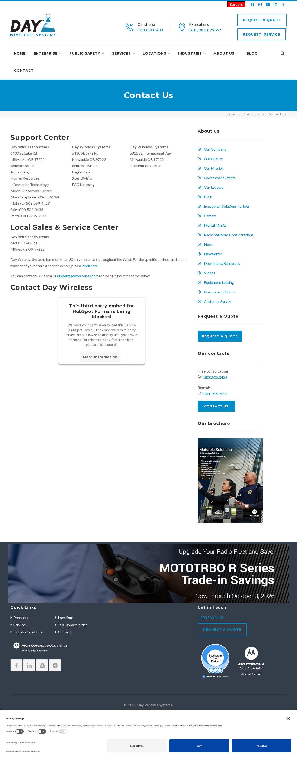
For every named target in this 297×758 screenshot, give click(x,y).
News (208, 244)
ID (195, 30)
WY (218, 30)
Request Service (261, 34)
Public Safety (84, 53)
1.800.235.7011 (214, 394)
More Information (100, 357)
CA (190, 30)
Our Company (215, 149)
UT (206, 30)
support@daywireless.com (77, 276)
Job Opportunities (72, 624)
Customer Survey (217, 301)
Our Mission (214, 168)
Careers (236, 4)
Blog (252, 53)
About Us (224, 53)
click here (90, 265)
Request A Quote (262, 20)
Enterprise (46, 53)
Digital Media (215, 225)
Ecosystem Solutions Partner (226, 206)
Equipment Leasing (219, 282)
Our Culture (213, 158)
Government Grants (220, 177)
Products (20, 617)
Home (20, 53)
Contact (24, 70)
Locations (154, 53)
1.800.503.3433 (150, 30)
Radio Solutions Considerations (228, 235)
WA (212, 30)
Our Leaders (213, 187)
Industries (190, 53)
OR (201, 30)
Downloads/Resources (222, 263)
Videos (209, 273)
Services (121, 53)
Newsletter (213, 254)
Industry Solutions (27, 632)
